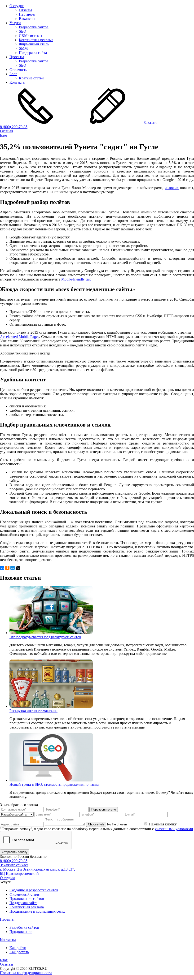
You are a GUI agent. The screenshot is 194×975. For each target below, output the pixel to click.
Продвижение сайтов (26, 899)
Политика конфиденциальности (26, 973)
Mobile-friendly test (76, 279)
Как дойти (17, 948)
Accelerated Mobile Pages (19, 337)
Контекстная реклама (36, 40)
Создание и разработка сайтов (33, 890)
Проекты (16, 57)
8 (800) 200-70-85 (13, 127)
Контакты (17, 82)
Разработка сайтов (33, 27)
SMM (23, 48)
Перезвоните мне (103, 809)
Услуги (15, 23)
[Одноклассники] (7, 568)
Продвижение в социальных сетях (37, 911)
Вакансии (27, 19)
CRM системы (30, 36)
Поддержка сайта (33, 53)
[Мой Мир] (12, 568)
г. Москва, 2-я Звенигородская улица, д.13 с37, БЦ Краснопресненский (37, 871)
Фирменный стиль (34, 44)
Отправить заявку (14, 852)
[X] (18, 568)
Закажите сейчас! (14, 865)
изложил (172, 188)
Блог (13, 74)
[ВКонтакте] (2, 568)
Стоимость (18, 70)
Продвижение (20, 932)
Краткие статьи (31, 78)
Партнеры (27, 14)
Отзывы (25, 10)
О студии (16, 6)
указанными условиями (174, 829)
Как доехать (19, 952)
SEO (22, 31)
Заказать (150, 123)
